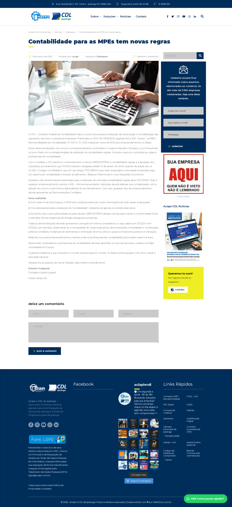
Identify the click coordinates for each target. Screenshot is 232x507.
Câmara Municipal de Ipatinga (169, 429)
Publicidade (183, 196)
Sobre (95, 16)
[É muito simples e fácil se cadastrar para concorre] (154, 433)
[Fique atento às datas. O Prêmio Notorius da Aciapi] (133, 423)
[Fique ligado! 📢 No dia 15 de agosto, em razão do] (122, 454)
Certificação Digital (193, 419)
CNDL (190, 404)
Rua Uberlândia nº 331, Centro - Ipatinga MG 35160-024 (83, 4)
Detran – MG (169, 442)
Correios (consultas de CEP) (193, 429)
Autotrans (168, 418)
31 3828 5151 (164, 4)
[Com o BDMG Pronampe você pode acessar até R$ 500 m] (122, 433)
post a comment (47, 351)
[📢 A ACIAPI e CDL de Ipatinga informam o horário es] (122, 465)
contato (179, 289)
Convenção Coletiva (169, 411)
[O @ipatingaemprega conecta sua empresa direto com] (133, 465)
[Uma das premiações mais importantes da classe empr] (133, 444)
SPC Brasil (168, 404)
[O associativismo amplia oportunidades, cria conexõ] (133, 433)
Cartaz (168, 459)
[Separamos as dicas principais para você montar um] (154, 423)
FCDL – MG (192, 396)
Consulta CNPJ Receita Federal (171, 397)
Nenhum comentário (148, 56)
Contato (141, 16)
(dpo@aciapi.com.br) (39, 475)
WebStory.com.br (162, 502)
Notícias (125, 16)
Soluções (109, 16)
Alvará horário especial (194, 443)
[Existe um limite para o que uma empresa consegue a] (154, 465)
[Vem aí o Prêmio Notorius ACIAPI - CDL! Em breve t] (154, 444)
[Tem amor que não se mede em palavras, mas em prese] (143, 454)
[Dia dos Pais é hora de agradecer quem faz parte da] (143, 465)
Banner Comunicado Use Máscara (193, 453)
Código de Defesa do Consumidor (169, 453)
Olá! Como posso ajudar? (207, 499)
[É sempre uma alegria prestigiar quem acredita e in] (122, 423)
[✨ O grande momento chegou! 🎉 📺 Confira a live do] (143, 433)
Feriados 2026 (172, 436)
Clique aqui (34, 485)
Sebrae (190, 410)
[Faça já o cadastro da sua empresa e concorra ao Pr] (143, 423)
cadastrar (177, 146)
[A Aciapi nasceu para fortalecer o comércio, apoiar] (122, 444)
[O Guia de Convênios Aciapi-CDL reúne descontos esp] (143, 444)
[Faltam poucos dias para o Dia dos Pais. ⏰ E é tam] (154, 454)
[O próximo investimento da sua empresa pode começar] (133, 454)
